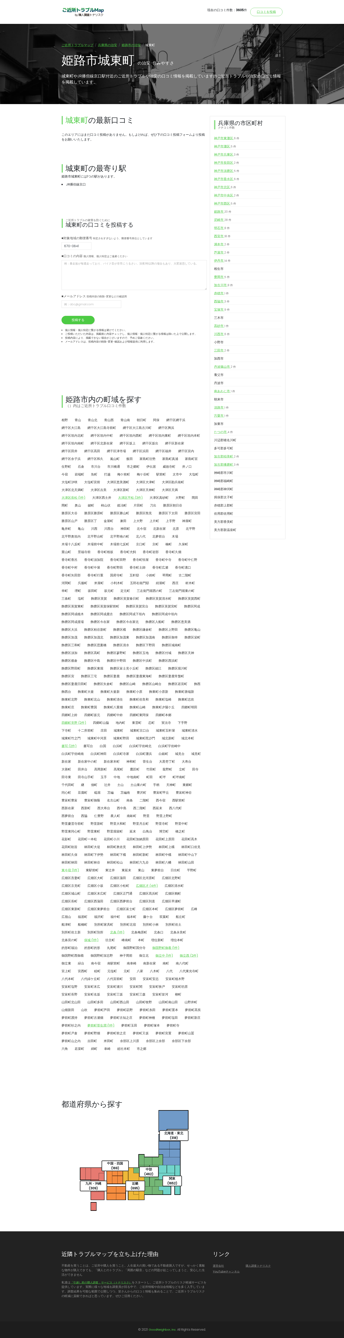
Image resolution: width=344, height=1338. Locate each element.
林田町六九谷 (139, 862)
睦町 (97, 971)
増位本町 (177, 940)
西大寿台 (103, 808)
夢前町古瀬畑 (93, 1017)
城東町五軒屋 (165, 730)
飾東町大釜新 (110, 691)
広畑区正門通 (122, 893)
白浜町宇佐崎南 (73, 753)
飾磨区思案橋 (97, 645)
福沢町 (99, 916)
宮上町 (66, 971)
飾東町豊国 (89, 707)
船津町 (66, 924)
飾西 (197, 684)
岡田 (195, 497)
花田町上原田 (165, 839)
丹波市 (219, 383)
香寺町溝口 (183, 567)
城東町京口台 (139, 730)
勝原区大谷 (69, 513)
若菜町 (79, 1048)
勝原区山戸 (69, 521)
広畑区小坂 (95, 885)
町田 (149, 777)
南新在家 (149, 963)
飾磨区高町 (92, 653)
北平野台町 (95, 536)
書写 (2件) (69, 746)
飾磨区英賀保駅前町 (105, 606)
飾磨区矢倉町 (103, 684)
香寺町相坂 (105, 552)
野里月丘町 (141, 823)
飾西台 (66, 691)
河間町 (66, 583)
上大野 (138, 521)
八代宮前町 (115, 979)
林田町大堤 (92, 847)
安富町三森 (138, 994)
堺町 (78, 590)
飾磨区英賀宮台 (137, 606)
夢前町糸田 (147, 1010)
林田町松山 (115, 862)
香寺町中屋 (92, 567)
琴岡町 (167, 575)
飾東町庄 (68, 707)
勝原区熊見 (144, 513)
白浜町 (117, 746)
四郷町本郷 (163, 715)
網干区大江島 (71, 428)
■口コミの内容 (94, 256)
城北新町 (168, 738)
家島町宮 (191, 459)
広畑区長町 (69, 901)
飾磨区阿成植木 (73, 614)
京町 (155, 544)
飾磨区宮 (68, 676)
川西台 (109, 528)
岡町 (65, 505)
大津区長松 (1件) (73, 497)
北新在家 (159, 528)
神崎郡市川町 (223, 472)
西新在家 (68, 808)
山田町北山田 (71, 1002)
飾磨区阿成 (192, 606)
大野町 (180, 497)
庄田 (104, 730)
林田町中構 (163, 854)
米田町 (108, 1041)
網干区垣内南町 (73, 443)
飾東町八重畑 (113, 707)
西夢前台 (68, 816)
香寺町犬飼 (128, 552)
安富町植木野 (175, 979)
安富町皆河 (160, 994)
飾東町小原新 (158, 691)
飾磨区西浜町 (168, 660)
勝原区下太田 (168, 513)
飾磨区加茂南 (145, 637)
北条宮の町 (69, 940)
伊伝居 (151, 466)
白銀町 (163, 753)
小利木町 (116, 583)
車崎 (107, 1048)
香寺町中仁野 (187, 559)
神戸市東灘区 (226, 138)
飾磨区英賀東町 (73, 606)
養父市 (219, 375)
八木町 (154, 971)
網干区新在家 (174, 443)
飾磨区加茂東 (119, 637)
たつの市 (223, 432)
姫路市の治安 (131, 45)
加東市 (219, 424)
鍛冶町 (122, 505)
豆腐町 (82, 792)
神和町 (131, 761)
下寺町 (66, 730)
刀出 (153, 505)
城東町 (118, 730)
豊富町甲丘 (161, 792)
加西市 (219, 358)
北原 (176, 528)
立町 (182, 769)
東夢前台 (157, 870)
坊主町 (110, 940)
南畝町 (131, 816)
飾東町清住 (115, 699)
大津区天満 (170, 490)
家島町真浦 (170, 459)
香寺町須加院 (93, 559)
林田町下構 (118, 854)
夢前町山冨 (186, 1033)
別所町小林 (151, 924)
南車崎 (131, 963)
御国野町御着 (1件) (165, 948)
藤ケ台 (148, 916)
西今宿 (160, 800)
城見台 (180, 753)
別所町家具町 (103, 924)
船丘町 (180, 916)
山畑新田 (68, 1010)
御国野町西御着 (73, 955)
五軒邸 (134, 575)
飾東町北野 (69, 699)
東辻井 (110, 870)
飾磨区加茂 (69, 637)
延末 (133, 831)
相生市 (219, 268)
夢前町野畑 (92, 1033)
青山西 (109, 420)
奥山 (78, 505)
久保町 (183, 544)
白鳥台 (147, 831)
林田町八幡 (163, 862)
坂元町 (109, 590)
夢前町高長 (193, 1010)
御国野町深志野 (102, 955)
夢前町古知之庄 (121, 1017)
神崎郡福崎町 (223, 481)
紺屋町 (160, 583)
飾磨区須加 (69, 653)
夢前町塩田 (170, 1017)
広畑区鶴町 (173, 893)
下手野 (182, 722)
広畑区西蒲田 (93, 901)
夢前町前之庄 (116, 1033)
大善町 (66, 769)
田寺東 (66, 777)
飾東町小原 (134, 691)
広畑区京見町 (71, 885)
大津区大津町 (145, 482)
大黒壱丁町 (167, 761)
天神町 (171, 785)
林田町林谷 (92, 862)
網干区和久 (95, 459)
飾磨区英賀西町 (189, 598)
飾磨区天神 (186, 653)
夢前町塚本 (152, 1025)
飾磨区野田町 (71, 668)
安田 (133, 979)
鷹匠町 (135, 769)
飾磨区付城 (163, 653)
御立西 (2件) (189, 955)
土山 (120, 785)
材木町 (190, 583)
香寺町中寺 (163, 559)
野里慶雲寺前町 (73, 823)
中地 (117, 777)
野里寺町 (161, 823)
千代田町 (68, 785)
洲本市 (222, 244)
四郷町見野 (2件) (74, 722)
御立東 (66, 963)
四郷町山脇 (101, 722)
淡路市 (221, 407)
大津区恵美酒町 (118, 482)
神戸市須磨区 (226, 171)
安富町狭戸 (157, 986)
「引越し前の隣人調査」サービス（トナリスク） (101, 1282)
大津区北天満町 (73, 490)
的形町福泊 (69, 948)
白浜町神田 (99, 753)
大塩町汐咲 (69, 482)
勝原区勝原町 (93, 513)
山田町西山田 (119, 1002)
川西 (94, 528)
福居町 (82, 916)
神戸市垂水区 (226, 179)
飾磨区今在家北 (127, 622)
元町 (127, 971)
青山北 (92, 420)
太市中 (177, 474)
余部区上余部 (155, 1041)
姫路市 (222, 211)
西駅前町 (178, 800)
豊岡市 (222, 277)
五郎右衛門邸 (139, 583)
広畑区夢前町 (174, 909)
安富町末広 (92, 986)
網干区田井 (69, 451)
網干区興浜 (166, 428)
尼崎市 (222, 220)
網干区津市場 (116, 451)
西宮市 (222, 236)
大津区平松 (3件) (130, 497)
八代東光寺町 (188, 971)
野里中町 (181, 823)
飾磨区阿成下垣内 (132, 614)
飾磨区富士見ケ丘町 (124, 668)
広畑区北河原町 (144, 878)
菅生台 (147, 761)
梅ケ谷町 (143, 474)
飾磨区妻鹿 (112, 676)
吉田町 (92, 1041)
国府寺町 (116, 575)
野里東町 (93, 831)
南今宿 (96, 963)
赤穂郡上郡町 (223, 505)
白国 (103, 746)
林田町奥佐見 (116, 847)
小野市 (219, 342)
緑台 (81, 963)
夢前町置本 (170, 1010)
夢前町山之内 (71, 1041)
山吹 (84, 1010)
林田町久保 (69, 854)
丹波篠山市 (225, 366)
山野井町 (191, 1002)
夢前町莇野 (125, 1010)
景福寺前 (84, 552)
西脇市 (222, 301)
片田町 (138, 505)
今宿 (65, 474)
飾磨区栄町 (192, 637)
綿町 (94, 1048)
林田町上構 (167, 847)
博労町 (164, 831)
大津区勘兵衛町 (173, 482)
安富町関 (136, 986)
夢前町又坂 (141, 1033)
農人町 (115, 816)
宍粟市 (221, 415)
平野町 (191, 870)
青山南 (125, 420)
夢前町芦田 (102, 1010)
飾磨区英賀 (99, 598)
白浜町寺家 (121, 753)
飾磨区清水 (121, 645)
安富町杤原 (180, 986)
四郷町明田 (189, 707)
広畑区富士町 (126, 909)
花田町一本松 (87, 839)
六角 (65, 1048)
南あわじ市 (224, 391)
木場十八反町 (71, 544)
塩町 (81, 598)
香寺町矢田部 (71, 575)
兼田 (123, 521)
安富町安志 (151, 979)
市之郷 (141, 1048)
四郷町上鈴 (69, 715)
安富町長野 (69, 994)
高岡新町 (100, 769)
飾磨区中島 (92, 660)
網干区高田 (92, 451)
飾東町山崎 (138, 707)
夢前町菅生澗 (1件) (100, 1025)
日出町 (175, 870)
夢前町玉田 (129, 1025)
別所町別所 (95, 932)
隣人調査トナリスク (258, 1266)
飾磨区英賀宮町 (166, 606)
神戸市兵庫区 (226, 154)
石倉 (81, 466)
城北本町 (187, 738)
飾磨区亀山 (192, 629)
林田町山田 (186, 862)
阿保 (156, 420)
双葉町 (164, 916)
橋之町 (180, 831)
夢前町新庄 (192, 1017)
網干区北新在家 (102, 443)
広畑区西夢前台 (121, 901)
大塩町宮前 (92, 482)
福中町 (115, 916)
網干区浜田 (141, 451)
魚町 (94, 474)
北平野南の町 (119, 536)
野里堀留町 (115, 831)
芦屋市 (222, 252)
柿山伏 (105, 505)
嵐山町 (115, 459)
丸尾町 (111, 948)
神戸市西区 (225, 203)
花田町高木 (189, 839)
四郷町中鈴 (115, 715)
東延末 (126, 870)
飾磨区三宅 (89, 676)
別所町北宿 (128, 924)
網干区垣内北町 (73, 435)
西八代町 (175, 808)
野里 (146, 816)
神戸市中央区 (226, 195)
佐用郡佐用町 (223, 513)
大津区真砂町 (159, 497)
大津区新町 (121, 490)
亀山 (81, 528)
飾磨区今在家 (100, 622)
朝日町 (141, 420)
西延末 (157, 808)
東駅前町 (92, 870)
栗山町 (66, 552)
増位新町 (157, 940)
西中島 (121, 808)
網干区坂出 (150, 443)
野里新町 (97, 823)
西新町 (86, 808)
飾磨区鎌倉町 (142, 629)
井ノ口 (187, 466)
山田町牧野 (144, 1002)
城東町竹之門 (71, 738)
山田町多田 (95, 1002)
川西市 (222, 334)
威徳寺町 (169, 466)
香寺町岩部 (151, 552)
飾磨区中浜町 (142, 660)
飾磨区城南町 (171, 645)
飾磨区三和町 (71, 645)
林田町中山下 (187, 854)
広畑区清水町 (174, 885)
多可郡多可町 (223, 448)
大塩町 (193, 474)
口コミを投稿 (266, 12)
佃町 (94, 785)
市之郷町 (133, 466)
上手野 (170, 521)
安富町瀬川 (115, 986)
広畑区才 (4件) (147, 885)
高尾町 (118, 769)
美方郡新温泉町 (225, 530)
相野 (65, 420)
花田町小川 (112, 839)
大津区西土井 (101, 497)
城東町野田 (121, 738)
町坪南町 (179, 777)
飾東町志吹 (186, 699)
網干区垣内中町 (102, 435)
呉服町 (82, 583)
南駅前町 (113, 963)
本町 (141, 940)
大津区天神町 (145, 490)
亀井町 (66, 528)
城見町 (196, 753)
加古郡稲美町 (226, 456)
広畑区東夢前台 (98, 909)
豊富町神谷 (184, 792)
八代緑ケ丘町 (90, 979)
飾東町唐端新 (184, 691)
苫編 (110, 792)
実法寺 (166, 722)
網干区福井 (163, 451)
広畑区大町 (95, 878)
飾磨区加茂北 (93, 637)
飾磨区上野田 (168, 629)
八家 (140, 971)
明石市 (222, 228)
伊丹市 (222, 260)
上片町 (154, 521)
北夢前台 (158, 536)
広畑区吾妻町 (71, 878)
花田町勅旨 (69, 847)
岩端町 (79, 474)
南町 (166, 963)
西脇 (84, 816)
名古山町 (113, 800)
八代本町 (68, 979)
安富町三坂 (115, 994)
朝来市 (219, 399)
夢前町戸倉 (69, 1033)
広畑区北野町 (171, 878)
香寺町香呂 (69, 559)
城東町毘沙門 (145, 738)
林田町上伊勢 (142, 847)
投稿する (78, 320)
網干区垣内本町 (189, 435)
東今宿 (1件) (70, 870)
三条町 (66, 598)
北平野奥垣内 (71, 536)
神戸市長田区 (226, 162)
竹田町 (151, 769)
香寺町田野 (118, 559)
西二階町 (139, 808)
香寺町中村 (69, 567)
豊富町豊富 (69, 800)
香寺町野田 (115, 567)
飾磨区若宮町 (177, 684)
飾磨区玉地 (141, 653)
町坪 (162, 777)
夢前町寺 (173, 1025)
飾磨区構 (119, 629)
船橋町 (82, 924)
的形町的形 (92, 948)
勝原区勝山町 (119, 513)
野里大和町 (118, 823)
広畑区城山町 (71, 893)
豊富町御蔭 (92, 800)
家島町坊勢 (147, 459)
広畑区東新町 (71, 909)
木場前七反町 (119, 544)
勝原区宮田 (192, 513)
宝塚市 (222, 309)
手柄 (156, 785)
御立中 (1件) (164, 955)
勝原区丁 (90, 521)
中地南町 (133, 777)
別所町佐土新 (71, 932)
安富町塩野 (69, 986)
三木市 (219, 317)
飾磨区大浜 (69, 629)
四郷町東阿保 (139, 715)
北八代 (141, 536)
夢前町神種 (147, 1017)
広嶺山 (66, 916)
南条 (129, 800)
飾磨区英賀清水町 (158, 598)
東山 (141, 870)
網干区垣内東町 (160, 435)
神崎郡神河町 (223, 489)
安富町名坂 (92, 994)
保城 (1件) (91, 940)
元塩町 (112, 971)
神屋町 (187, 521)
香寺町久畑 (173, 552)
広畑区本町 (150, 909)
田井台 (82, 769)
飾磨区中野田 (116, 660)
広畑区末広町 (97, 893)
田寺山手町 (86, 777)
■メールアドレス (94, 296)
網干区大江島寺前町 (101, 428)
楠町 (168, 544)
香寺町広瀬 (160, 567)
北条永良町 (178, 932)
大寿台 (186, 761)
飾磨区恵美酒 (181, 622)
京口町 (141, 544)
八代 (169, 971)
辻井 (107, 785)
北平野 (190, 528)
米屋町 (99, 583)
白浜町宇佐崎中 (169, 746)
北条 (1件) (117, 932)
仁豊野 (99, 816)
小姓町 (150, 575)
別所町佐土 (173, 924)
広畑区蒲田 (118, 878)
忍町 (151, 722)
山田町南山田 (168, 1002)
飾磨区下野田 (145, 645)
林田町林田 (69, 862)
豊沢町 (141, 792)
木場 (175, 536)
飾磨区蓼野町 (116, 653)
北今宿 (141, 528)
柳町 (178, 994)
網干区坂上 (128, 443)
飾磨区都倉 (69, 660)
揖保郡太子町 (223, 497)
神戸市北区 (225, 187)
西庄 (175, 583)
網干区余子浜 (71, 459)
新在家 (66, 761)
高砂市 (221, 326)
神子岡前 (126, 955)
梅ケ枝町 (123, 474)
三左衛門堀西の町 (149, 590)
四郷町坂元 (92, 715)
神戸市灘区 (225, 146)
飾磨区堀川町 (177, 668)
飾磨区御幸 (170, 637)
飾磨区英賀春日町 (126, 598)
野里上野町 (164, 816)
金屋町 (108, 521)
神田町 (125, 528)
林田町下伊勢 (93, 854)
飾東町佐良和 (139, 699)
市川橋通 (113, 466)
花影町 (66, 839)
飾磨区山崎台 (151, 684)
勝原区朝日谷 (172, 505)
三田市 (222, 350)
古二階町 (185, 575)
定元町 (125, 590)
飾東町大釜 (86, 691)
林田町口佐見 (190, 847)
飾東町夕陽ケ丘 (163, 707)
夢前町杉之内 (71, 1025)
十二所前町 (86, 730)
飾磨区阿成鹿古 (102, 614)
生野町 (66, 466)
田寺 (195, 769)
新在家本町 (112, 761)
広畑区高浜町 (148, 893)
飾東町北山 (92, 699)
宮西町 (82, 971)
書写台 (88, 746)
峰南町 (126, 940)
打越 (107, 474)
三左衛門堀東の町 (181, 590)
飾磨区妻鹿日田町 (74, 684)
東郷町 (187, 785)
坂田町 (92, 590)
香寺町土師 (138, 567)
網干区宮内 (186, 451)
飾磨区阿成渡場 (73, 622)
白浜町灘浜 (144, 753)
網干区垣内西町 (131, 435)
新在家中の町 (87, 761)
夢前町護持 (69, 1017)
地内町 (120, 722)
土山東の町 (138, 785)
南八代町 (182, 963)
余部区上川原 (129, 1041)
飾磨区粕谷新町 (95, 629)
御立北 (144, 955)
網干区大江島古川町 (137, 428)
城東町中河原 (97, 738)
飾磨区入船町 (155, 622)
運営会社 (218, 1266)
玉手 (104, 777)
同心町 (66, 792)
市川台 (96, 466)
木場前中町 (95, 544)
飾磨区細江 (153, 668)
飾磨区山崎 (128, 684)
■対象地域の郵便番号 (107, 238)
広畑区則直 (147, 901)
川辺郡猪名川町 (225, 440)
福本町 (131, 916)
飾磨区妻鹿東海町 (139, 676)
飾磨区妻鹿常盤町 (171, 676)
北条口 (158, 932)
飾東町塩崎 (163, 699)
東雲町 (137, 722)
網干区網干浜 (175, 420)
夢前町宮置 (163, 1033)
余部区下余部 (181, 1041)
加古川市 (223, 285)
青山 (78, 420)
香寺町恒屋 (141, 559)
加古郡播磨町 (226, 464)
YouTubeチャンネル (226, 1272)
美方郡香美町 (223, 521)
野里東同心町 (71, 831)
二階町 (144, 800)
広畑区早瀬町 (171, 901)
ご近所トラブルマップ (77, 45)
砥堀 (97, 792)
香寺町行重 (95, 575)
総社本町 (123, 1048)
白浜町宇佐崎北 (140, 746)
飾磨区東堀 (95, 668)
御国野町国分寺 (134, 948)
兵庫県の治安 (107, 45)
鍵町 (91, 505)
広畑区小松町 (119, 885)
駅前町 (161, 474)
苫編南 (125, 792)
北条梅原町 (139, 932)
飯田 (129, 459)
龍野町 (167, 769)
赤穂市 (221, 293)
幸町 (65, 590)
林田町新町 (141, 854)
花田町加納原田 (137, 839)
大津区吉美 (99, 490)
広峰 (194, 909)
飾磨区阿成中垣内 (164, 614)
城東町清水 (190, 730)
